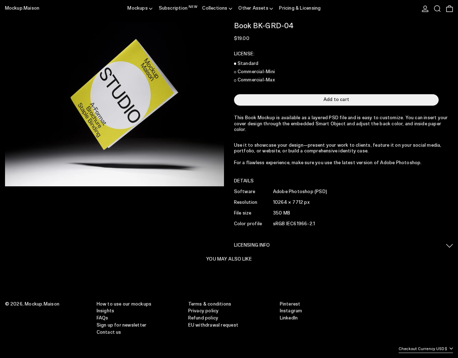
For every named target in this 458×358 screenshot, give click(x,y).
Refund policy (203, 318)
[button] (437, 8)
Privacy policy (203, 311)
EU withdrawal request (213, 325)
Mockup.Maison (22, 8)
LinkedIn (289, 318)
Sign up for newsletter (122, 325)
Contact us (109, 332)
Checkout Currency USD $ (423, 349)
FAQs (102, 318)
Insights (105, 311)
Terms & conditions (210, 304)
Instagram (291, 311)
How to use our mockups (124, 304)
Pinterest (290, 304)
